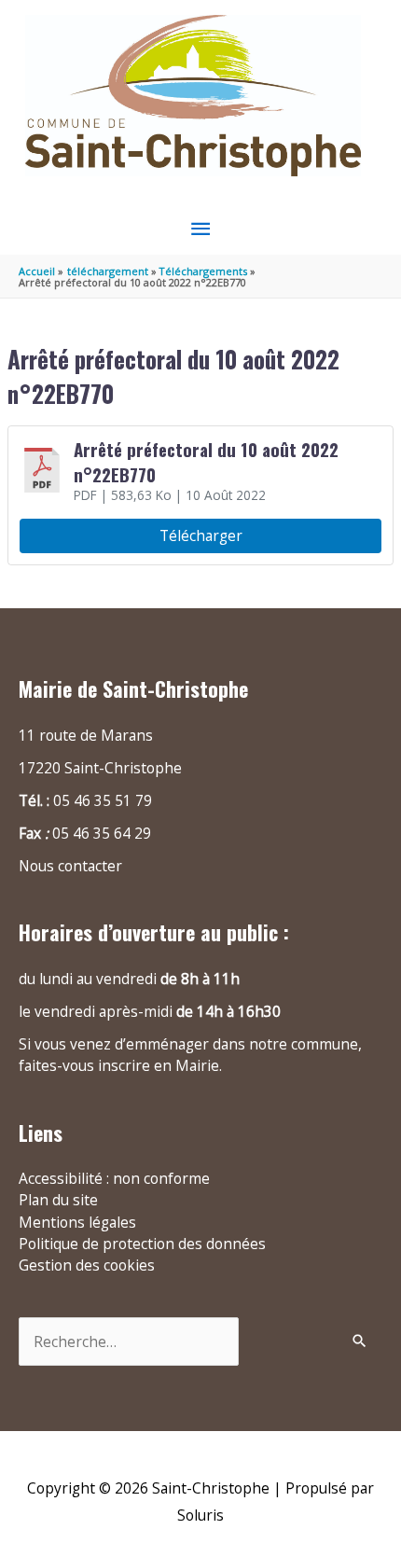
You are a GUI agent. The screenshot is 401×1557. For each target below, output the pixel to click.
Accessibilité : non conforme (114, 1178)
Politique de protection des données (142, 1243)
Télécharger (200, 535)
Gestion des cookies (87, 1265)
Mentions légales (77, 1222)
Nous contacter (70, 865)
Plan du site (58, 1199)
